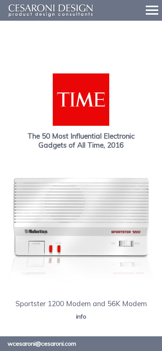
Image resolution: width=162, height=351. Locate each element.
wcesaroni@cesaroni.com (42, 343)
